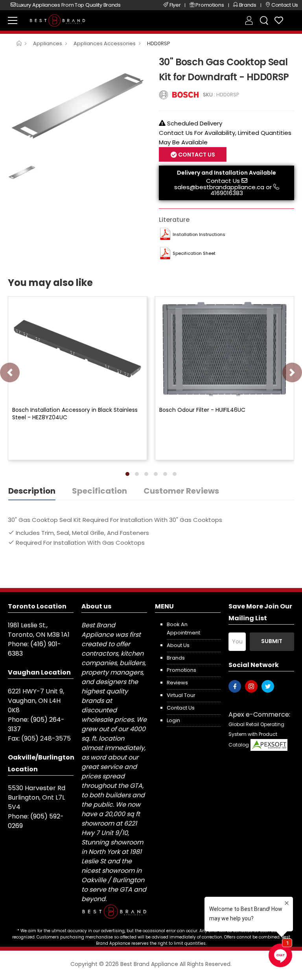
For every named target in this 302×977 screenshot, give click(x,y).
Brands (176, 658)
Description (31, 490)
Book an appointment (183, 628)
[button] (127, 474)
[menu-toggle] (12, 20)
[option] (77, 106)
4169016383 (226, 193)
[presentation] (10, 372)
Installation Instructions (199, 234)
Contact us (181, 708)
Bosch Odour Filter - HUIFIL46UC (202, 410)
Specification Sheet (194, 253)
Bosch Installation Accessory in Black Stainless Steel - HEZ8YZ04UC (75, 413)
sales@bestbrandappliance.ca (219, 187)
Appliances (47, 43)
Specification (99, 490)
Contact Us (223, 181)
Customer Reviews (181, 490)
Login (173, 720)
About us (178, 645)
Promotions (181, 670)
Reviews (177, 682)
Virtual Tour (181, 695)
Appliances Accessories (105, 43)
